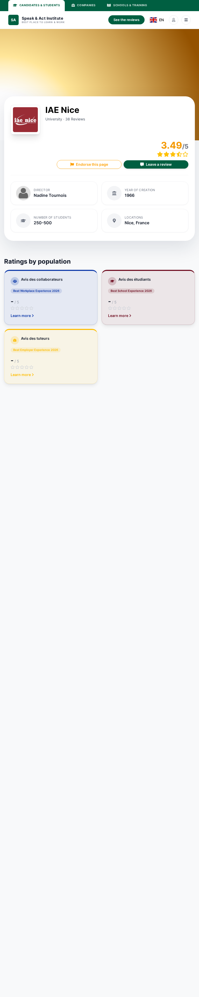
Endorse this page (92, 164)
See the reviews (126, 20)
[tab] (36, 5)
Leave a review (159, 164)
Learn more (21, 315)
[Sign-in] (173, 20)
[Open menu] (186, 20)
